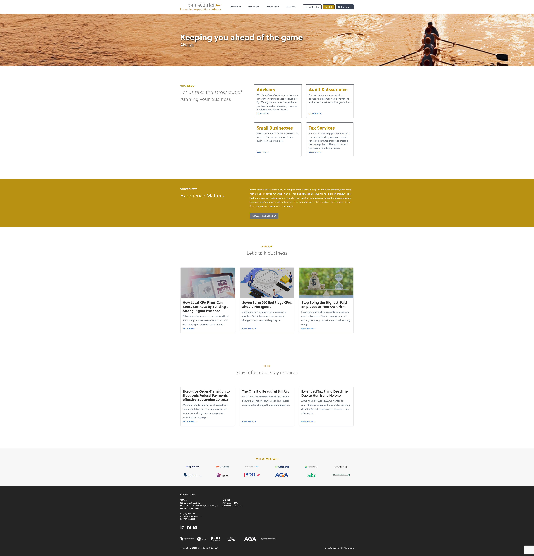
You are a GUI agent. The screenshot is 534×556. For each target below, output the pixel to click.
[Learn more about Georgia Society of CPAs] (187, 539)
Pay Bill (328, 6)
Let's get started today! (264, 216)
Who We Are (253, 6)
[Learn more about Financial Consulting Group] (269, 539)
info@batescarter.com (193, 516)
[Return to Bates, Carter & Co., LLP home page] (201, 7)
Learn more (269, 113)
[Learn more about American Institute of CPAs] (202, 539)
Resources (290, 6)
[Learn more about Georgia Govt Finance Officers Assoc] (231, 539)
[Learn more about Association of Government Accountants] (250, 539)
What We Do (235, 6)
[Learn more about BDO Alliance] (215, 538)
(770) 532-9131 (189, 513)
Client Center (312, 6)
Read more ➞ (208, 328)
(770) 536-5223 (189, 518)
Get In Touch (344, 6)
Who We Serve (272, 6)
